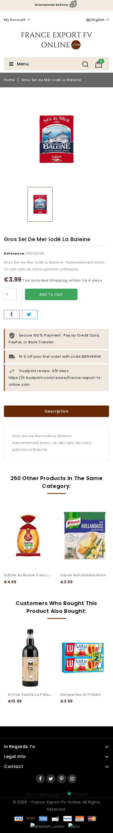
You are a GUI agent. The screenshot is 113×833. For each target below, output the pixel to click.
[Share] (11, 314)
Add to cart (51, 294)
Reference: (14, 253)
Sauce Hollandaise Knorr (83, 575)
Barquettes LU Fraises (80, 694)
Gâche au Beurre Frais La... (28, 575)
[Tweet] (29, 314)
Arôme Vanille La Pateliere (32, 694)
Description (57, 411)
